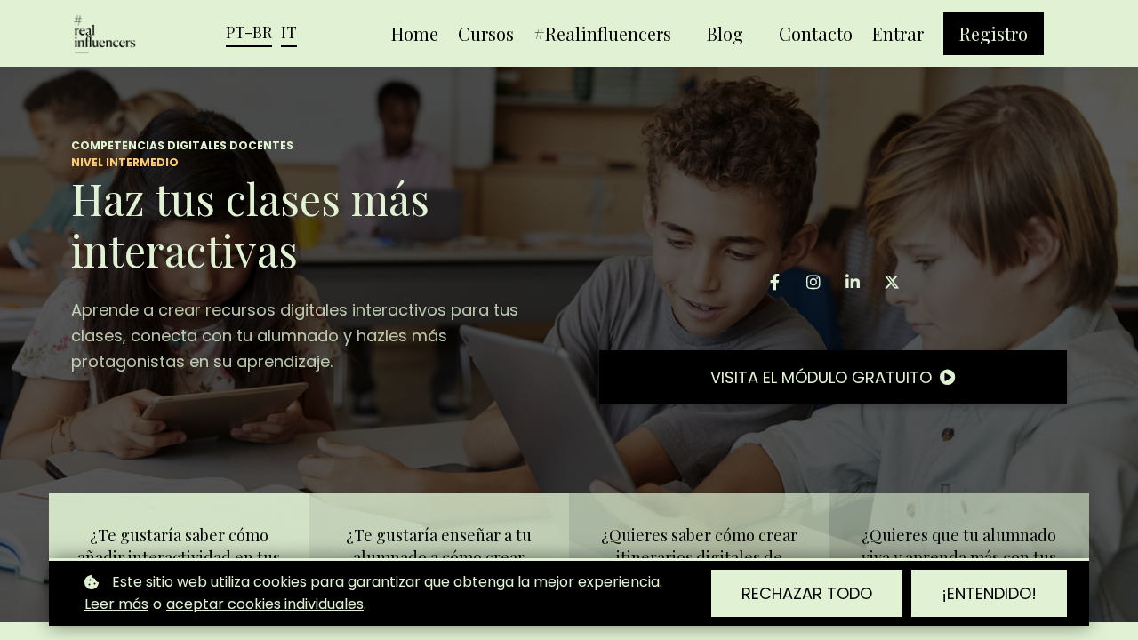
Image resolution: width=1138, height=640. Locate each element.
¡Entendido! (989, 593)
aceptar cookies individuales (265, 604)
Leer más (116, 604)
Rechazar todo (806, 593)
